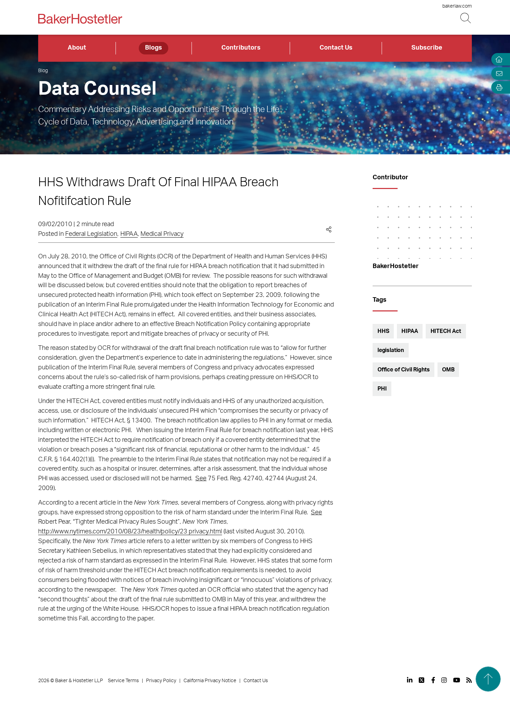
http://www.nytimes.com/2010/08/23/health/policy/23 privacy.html (130, 532)
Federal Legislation (91, 234)
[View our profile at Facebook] (433, 680)
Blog (43, 70)
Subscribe (426, 48)
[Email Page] (497, 73)
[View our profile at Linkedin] (410, 680)
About (77, 48)
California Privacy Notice (210, 680)
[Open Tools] (497, 87)
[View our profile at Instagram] (444, 680)
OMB (448, 369)
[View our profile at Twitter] (422, 680)
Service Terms (123, 680)
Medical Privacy (162, 234)
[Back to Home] (80, 19)
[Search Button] (466, 18)
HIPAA (129, 234)
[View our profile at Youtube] (456, 680)
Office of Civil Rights (403, 369)
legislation (390, 350)
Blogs (153, 48)
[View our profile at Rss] (469, 680)
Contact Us (336, 48)
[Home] (497, 59)
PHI (382, 389)
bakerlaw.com (457, 6)
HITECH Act (446, 331)
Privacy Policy (161, 680)
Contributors (241, 48)
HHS (383, 331)
